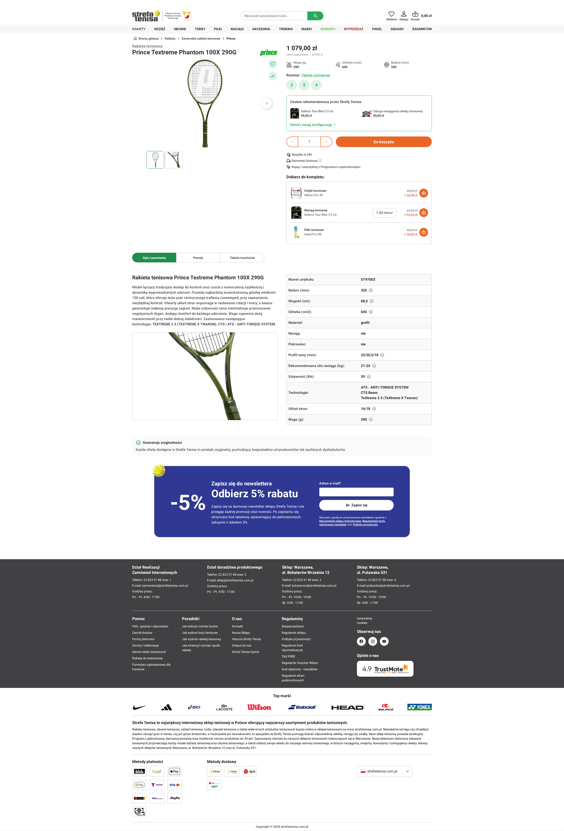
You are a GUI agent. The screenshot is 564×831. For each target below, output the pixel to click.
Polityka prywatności (296, 639)
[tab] (154, 257)
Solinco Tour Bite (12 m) (320, 214)
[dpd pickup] (214, 784)
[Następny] (267, 103)
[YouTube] (384, 641)
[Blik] (139, 771)
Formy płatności (143, 639)
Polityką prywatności (365, 524)
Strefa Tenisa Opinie (245, 652)
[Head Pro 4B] (296, 232)
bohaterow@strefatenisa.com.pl (314, 585)
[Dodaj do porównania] (272, 76)
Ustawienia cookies (361, 621)
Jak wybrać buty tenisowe (200, 632)
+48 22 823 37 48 (164, 3)
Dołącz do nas (241, 645)
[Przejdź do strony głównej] (146, 15)
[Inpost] (214, 771)
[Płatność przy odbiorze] (139, 811)
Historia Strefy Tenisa (246, 639)
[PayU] (157, 771)
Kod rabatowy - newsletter (300, 669)
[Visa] (174, 784)
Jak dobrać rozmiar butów (200, 626)
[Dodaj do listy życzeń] (272, 63)
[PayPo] (174, 798)
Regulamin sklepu (294, 632)
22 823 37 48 (152, 580)
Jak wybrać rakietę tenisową (201, 639)
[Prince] (269, 52)
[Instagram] (372, 641)
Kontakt (237, 626)
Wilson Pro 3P (313, 195)
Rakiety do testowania (147, 658)
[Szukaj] (315, 15)
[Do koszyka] (423, 193)
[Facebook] (361, 641)
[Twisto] (157, 784)
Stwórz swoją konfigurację (311, 125)
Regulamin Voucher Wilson (300, 663)
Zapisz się (359, 505)
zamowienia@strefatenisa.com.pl (165, 585)
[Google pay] (139, 784)
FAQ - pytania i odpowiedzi (150, 626)
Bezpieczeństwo (293, 626)
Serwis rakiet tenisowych (149, 652)
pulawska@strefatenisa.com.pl (388, 585)
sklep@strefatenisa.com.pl (235, 580)
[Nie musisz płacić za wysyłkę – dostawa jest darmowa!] (320, 160)
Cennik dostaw (142, 632)
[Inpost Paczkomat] (232, 771)
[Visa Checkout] (157, 798)
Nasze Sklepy (241, 632)
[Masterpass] (139, 798)
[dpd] (249, 771)
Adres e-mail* (330, 483)
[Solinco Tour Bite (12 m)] (296, 212)
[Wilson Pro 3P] (296, 193)
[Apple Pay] (174, 771)
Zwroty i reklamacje (145, 645)
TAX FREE (288, 656)
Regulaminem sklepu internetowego (340, 521)
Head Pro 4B (312, 234)
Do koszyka (384, 142)
